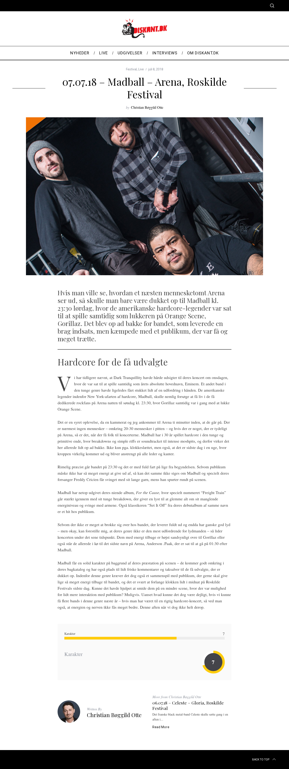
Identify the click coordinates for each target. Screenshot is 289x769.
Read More (160, 727)
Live (141, 69)
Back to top (260, 759)
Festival (131, 69)
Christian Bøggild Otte (147, 107)
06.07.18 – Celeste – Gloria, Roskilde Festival (188, 705)
